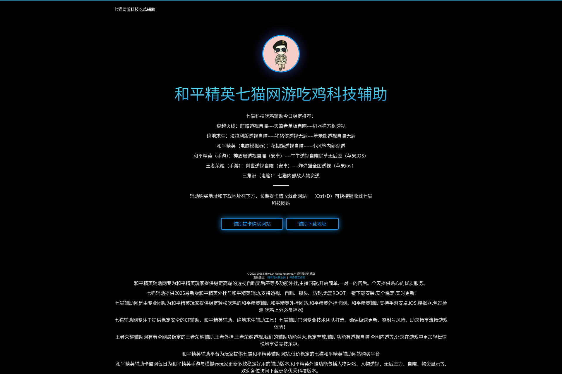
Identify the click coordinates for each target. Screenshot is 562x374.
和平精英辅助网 (276, 277)
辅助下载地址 (312, 223)
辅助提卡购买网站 (252, 223)
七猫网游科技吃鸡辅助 (134, 9)
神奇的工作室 (297, 277)
